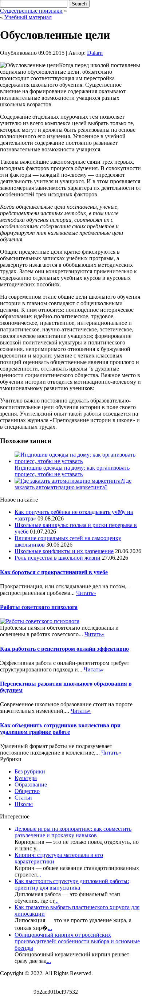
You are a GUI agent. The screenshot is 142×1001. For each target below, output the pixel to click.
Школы (24, 804)
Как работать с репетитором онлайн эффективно (64, 649)
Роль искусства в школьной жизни (57, 558)
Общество (27, 791)
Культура (26, 778)
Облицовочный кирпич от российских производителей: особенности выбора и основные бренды (77, 941)
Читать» (86, 593)
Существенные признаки (31, 11)
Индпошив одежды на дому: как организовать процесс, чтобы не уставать (72, 471)
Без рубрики (30, 771)
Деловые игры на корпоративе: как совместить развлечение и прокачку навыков (73, 832)
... (38, 848)
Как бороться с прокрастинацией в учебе (54, 572)
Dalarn (95, 53)
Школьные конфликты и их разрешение (64, 551)
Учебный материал (28, 17)
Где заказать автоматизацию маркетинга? (73, 484)
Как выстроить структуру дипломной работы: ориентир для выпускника (72, 884)
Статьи (23, 797)
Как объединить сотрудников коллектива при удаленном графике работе (60, 728)
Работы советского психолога (39, 607)
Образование (31, 784)
